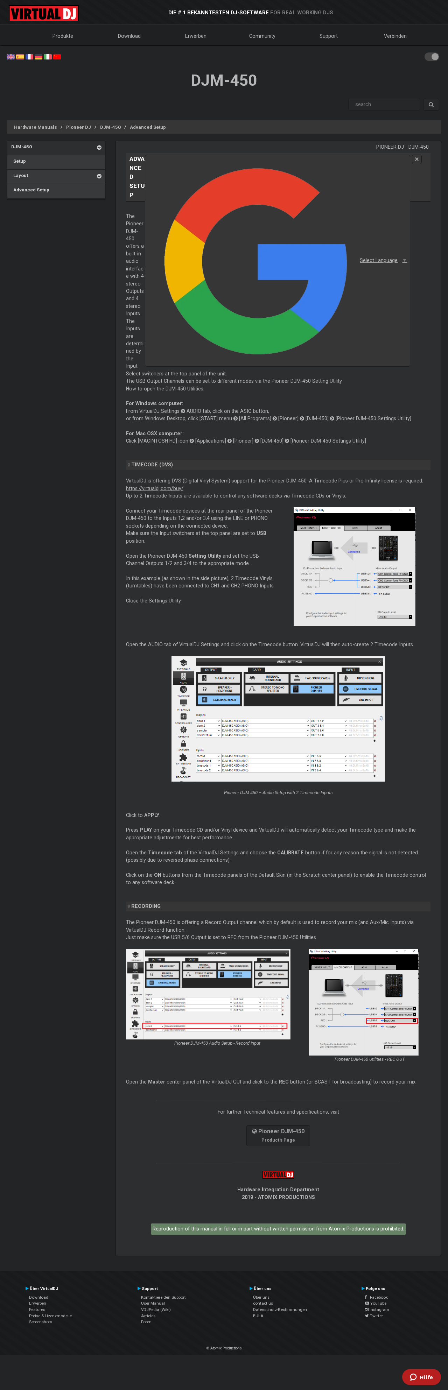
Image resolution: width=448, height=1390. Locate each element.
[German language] (38, 56)
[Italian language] (47, 56)
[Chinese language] (57, 56)
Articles (148, 1315)
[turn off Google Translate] (417, 159)
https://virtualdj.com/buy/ (154, 488)
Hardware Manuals (35, 127)
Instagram (379, 1309)
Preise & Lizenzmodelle (50, 1315)
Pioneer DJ (78, 127)
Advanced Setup (148, 127)
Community (262, 36)
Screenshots (40, 1321)
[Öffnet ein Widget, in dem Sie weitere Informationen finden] (421, 1378)
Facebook (377, 1297)
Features (37, 1309)
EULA (258, 1315)
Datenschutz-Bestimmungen (280, 1309)
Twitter (376, 1315)
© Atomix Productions (224, 1348)
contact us (263, 1303)
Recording (146, 906)
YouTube (377, 1303)
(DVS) (152, 464)
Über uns (261, 1297)
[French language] (29, 56)
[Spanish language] (20, 56)
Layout (19, 175)
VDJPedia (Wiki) (156, 1309)
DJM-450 (110, 127)
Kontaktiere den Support (163, 1297)
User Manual (153, 1303)
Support (329, 36)
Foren (146, 1321)
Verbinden (395, 36)
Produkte (62, 36)
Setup (18, 161)
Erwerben (195, 36)
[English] (11, 56)
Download (129, 36)
